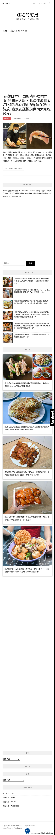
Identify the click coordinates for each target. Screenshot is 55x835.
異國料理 (6, 118)
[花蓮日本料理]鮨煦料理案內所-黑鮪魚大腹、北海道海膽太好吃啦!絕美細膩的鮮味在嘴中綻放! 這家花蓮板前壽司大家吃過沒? (27, 105)
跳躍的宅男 (27, 14)
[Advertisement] (27, 67)
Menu (7, 3)
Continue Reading (13, 168)
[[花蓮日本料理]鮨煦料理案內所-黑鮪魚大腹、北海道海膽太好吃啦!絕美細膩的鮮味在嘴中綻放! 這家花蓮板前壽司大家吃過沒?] (27, 135)
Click (52, 417)
